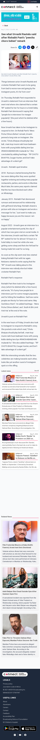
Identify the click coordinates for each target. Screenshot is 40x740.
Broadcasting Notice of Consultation (15, 719)
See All (36, 370)
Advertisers (7, 704)
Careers (5, 707)
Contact (5, 710)
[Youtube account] (20, 735)
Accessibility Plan (9, 716)
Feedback (6, 713)
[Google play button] (12, 728)
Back (6, 26)
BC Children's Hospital (10, 722)
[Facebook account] (25, 735)
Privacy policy (7, 684)
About (5, 701)
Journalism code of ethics (12, 687)
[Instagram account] (15, 735)
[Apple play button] (28, 728)
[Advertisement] (20, 491)
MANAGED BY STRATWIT (11, 693)
